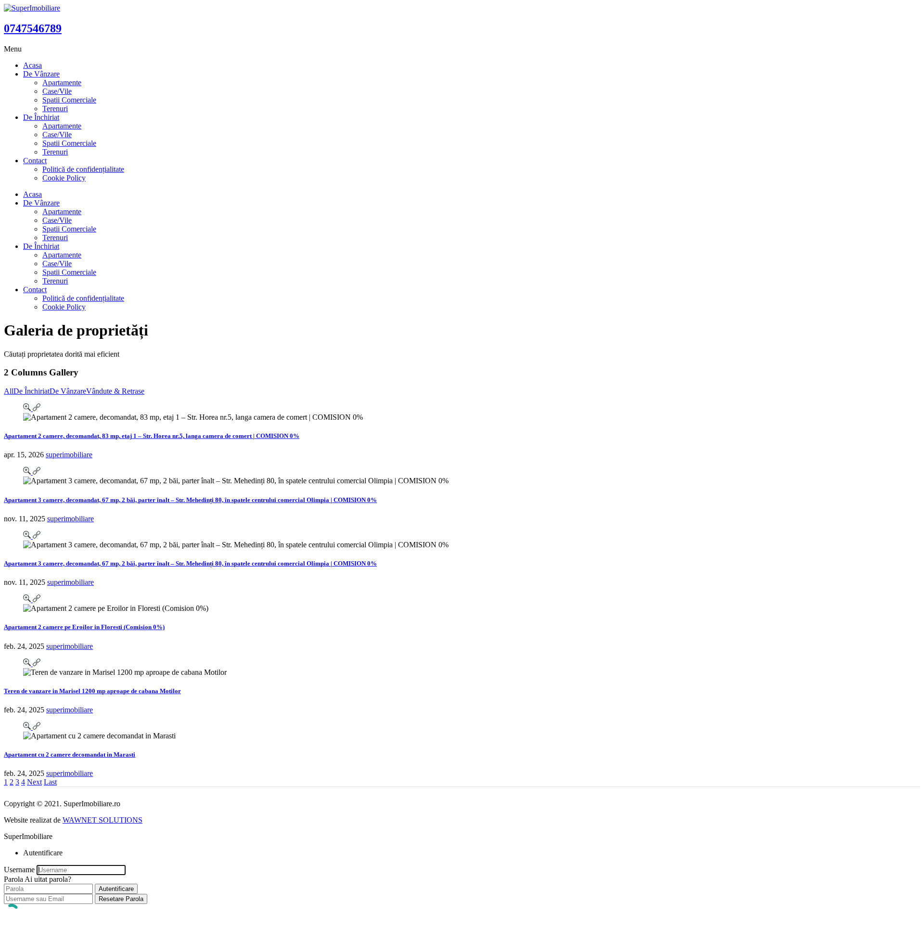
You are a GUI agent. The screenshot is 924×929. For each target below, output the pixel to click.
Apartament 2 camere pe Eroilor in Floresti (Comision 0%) (84, 627)
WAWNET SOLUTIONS (102, 820)
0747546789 (33, 28)
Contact (35, 160)
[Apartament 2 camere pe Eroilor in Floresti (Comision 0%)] (28, 599)
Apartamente (61, 82)
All (8, 391)
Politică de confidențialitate (83, 169)
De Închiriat (41, 117)
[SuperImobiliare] (32, 8)
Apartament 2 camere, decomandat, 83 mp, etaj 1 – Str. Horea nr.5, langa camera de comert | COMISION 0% (151, 435)
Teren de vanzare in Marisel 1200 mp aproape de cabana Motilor (92, 691)
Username (19, 869)
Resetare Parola (121, 899)
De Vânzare (41, 74)
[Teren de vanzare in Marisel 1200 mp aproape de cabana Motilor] (28, 663)
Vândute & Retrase (115, 391)
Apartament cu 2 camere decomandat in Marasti (69, 754)
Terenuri (55, 108)
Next (34, 782)
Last (50, 782)
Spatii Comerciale (69, 100)
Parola (13, 879)
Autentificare (116, 888)
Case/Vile (57, 91)
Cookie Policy (64, 178)
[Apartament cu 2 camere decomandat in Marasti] (28, 727)
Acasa (32, 65)
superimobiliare (69, 455)
